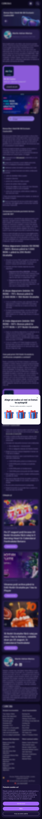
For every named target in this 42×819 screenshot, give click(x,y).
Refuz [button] (21, 808)
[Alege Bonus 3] (21, 414)
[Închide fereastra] (37, 397)
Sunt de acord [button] (21, 803)
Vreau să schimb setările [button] (21, 813)
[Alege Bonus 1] (33, 414)
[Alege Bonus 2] (9, 414)
